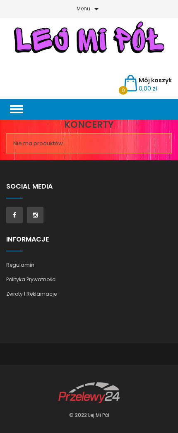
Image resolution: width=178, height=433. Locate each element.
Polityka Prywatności (31, 279)
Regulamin (20, 264)
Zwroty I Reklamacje (31, 293)
